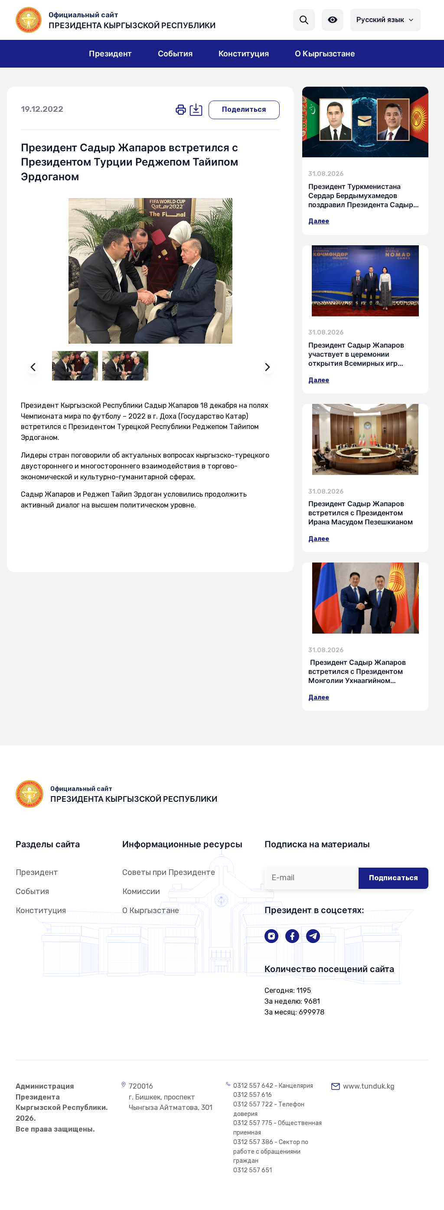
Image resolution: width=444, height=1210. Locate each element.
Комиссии (141, 891)
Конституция (41, 910)
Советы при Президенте (168, 872)
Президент (37, 872)
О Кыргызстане (150, 910)
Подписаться (393, 878)
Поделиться (244, 109)
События (32, 891)
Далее (318, 221)
